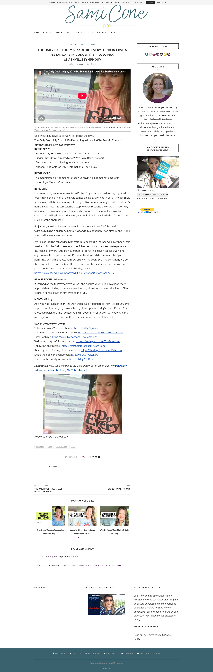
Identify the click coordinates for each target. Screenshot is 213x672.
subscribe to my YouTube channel (67, 370)
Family (88, 32)
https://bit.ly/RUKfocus (82, 359)
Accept (150, 2)
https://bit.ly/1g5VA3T (87, 328)
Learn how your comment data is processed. (99, 565)
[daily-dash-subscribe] (106, 604)
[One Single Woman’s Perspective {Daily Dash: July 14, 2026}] (50, 516)
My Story (47, 32)
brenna (80, 64)
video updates (61, 447)
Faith (78, 32)
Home (36, 32)
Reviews (100, 32)
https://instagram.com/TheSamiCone (98, 341)
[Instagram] (165, 54)
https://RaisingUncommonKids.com (101, 350)
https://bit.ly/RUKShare (84, 354)
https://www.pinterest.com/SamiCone (84, 345)
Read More (161, 2)
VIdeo (112, 32)
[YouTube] (161, 54)
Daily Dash (73, 44)
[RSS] (168, 54)
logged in (53, 556)
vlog (73, 447)
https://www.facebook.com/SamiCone (100, 332)
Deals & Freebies (62, 32)
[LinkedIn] (157, 54)
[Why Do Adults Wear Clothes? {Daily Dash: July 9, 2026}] (114, 516)
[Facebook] (146, 54)
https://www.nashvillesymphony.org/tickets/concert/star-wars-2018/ (74, 272)
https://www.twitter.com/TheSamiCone (75, 337)
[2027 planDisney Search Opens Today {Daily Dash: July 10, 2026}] (82, 516)
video (50, 447)
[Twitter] (150, 54)
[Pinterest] (154, 54)
